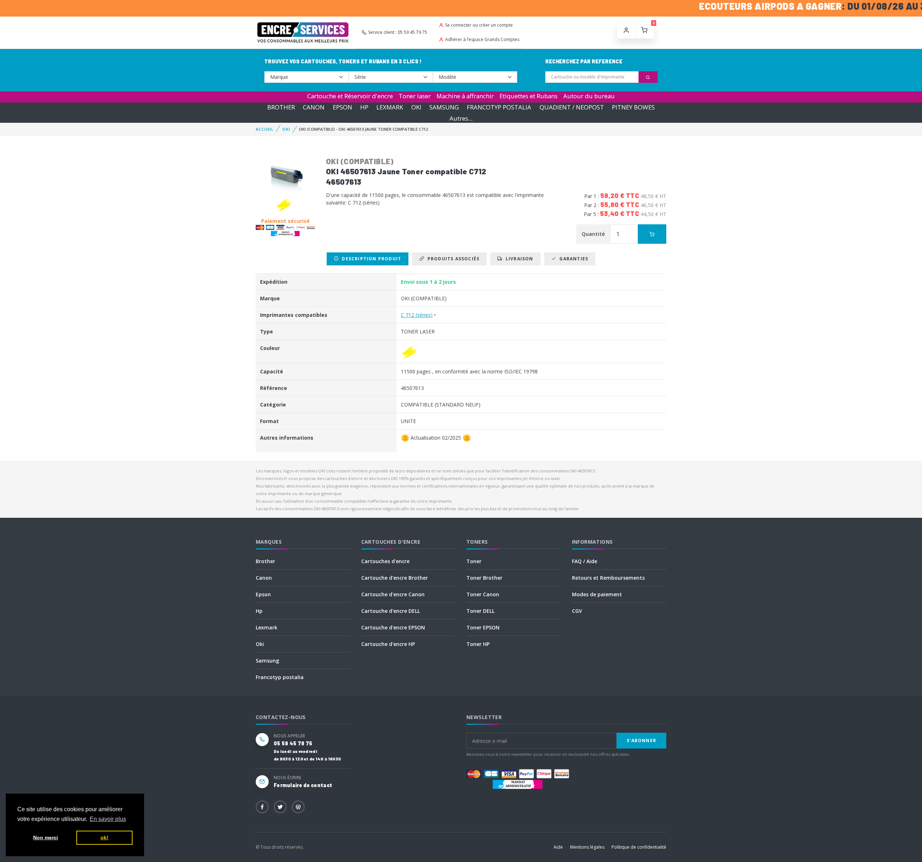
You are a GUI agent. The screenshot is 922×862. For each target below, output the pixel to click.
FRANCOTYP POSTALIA (499, 107)
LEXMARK (389, 107)
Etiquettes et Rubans (529, 96)
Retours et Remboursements (608, 577)
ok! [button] (104, 837)
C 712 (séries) (417, 314)
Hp (259, 610)
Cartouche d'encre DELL (390, 610)
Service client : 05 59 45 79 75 (397, 32)
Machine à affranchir (465, 96)
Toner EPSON (483, 627)
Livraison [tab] (518, 259)
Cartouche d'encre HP (388, 644)
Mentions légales (587, 847)
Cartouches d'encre (385, 561)
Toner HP (477, 644)
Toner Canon (482, 594)
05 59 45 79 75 (293, 743)
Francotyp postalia (280, 677)
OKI (416, 107)
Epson (263, 594)
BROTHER (281, 107)
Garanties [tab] (572, 259)
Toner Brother (484, 577)
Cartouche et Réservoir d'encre (350, 96)
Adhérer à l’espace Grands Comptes (482, 39)
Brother (265, 561)
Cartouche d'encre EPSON (393, 627)
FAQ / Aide (584, 561)
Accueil (265, 129)
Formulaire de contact (303, 785)
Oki (260, 644)
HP (364, 107)
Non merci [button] (45, 837)
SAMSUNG (444, 107)
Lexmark (266, 627)
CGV (577, 610)
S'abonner (641, 740)
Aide (558, 847)
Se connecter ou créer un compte (479, 25)
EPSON (342, 107)
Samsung (267, 660)
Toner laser (415, 96)
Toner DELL (480, 610)
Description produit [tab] (370, 259)
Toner (474, 561)
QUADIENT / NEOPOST (572, 107)
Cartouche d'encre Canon (393, 594)
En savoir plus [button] (108, 819)
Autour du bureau (589, 96)
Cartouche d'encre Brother (394, 577)
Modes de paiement (597, 594)
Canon (264, 577)
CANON (314, 107)
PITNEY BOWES (633, 107)
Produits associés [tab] (451, 259)
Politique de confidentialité (639, 847)
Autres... (461, 118)
